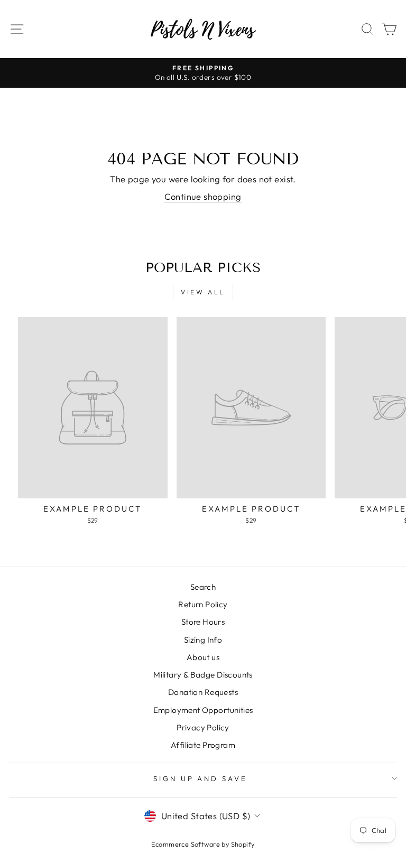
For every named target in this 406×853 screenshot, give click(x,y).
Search (203, 587)
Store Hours (203, 622)
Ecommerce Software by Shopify (202, 844)
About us (203, 657)
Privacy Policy (203, 727)
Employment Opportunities (203, 710)
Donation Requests (203, 692)
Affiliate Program (203, 745)
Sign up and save (200, 778)
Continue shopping (202, 196)
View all (203, 292)
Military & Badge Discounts (203, 675)
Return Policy (202, 604)
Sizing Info (203, 640)
